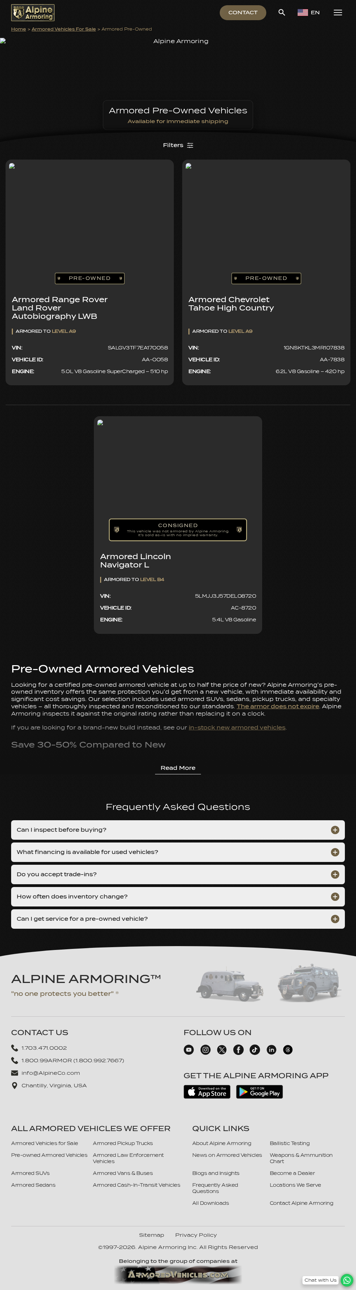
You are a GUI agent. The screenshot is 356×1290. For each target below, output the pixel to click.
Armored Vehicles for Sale (64, 29)
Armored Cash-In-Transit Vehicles (136, 1185)
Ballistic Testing (290, 1143)
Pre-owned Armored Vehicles (49, 1155)
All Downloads (210, 1203)
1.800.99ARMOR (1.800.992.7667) (73, 1060)
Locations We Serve (295, 1185)
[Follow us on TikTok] (255, 1053)
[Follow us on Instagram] (205, 1053)
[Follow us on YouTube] (189, 1053)
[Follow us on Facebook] (238, 1053)
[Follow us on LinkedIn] (271, 1053)
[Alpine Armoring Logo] (33, 12)
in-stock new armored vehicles (237, 728)
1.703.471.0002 (44, 1048)
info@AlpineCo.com (51, 1073)
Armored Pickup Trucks (123, 1143)
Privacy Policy (196, 1235)
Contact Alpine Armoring (301, 1203)
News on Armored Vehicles (227, 1155)
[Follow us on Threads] (288, 1053)
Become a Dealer (292, 1173)
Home (18, 29)
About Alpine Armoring (221, 1143)
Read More (178, 768)
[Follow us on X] (222, 1053)
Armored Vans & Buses (123, 1173)
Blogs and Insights (216, 1173)
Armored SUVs (30, 1173)
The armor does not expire (278, 706)
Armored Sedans (33, 1185)
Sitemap (151, 1235)
